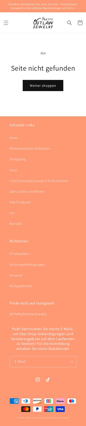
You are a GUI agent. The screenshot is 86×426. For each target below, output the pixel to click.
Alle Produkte (20, 202)
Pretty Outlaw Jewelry (36, 417)
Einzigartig (18, 159)
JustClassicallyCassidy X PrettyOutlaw (39, 181)
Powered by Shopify (58, 417)
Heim (13, 138)
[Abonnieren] (71, 361)
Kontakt (16, 223)
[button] (6, 23)
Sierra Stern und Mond (27, 191)
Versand (16, 275)
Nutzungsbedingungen (27, 264)
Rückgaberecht (21, 286)
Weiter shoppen (43, 85)
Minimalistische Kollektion (30, 148)
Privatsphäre (19, 253)
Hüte (13, 170)
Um (12, 213)
